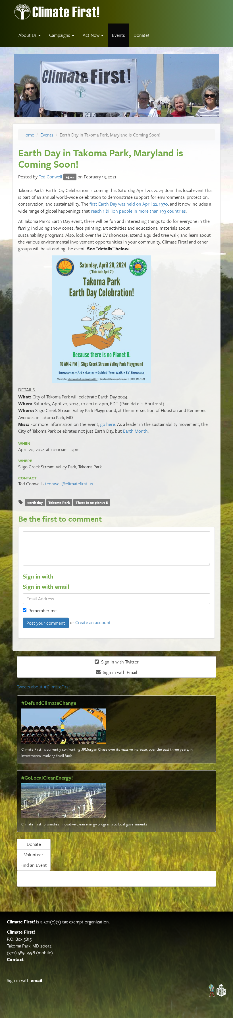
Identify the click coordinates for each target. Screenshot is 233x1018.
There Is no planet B (92, 502)
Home (28, 134)
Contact (15, 959)
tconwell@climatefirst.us (69, 483)
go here (107, 424)
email (36, 980)
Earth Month (135, 431)
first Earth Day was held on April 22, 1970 (129, 203)
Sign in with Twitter (119, 661)
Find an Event (33, 865)
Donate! (141, 35)
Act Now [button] (92, 35)
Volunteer (33, 854)
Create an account (93, 622)
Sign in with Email (119, 672)
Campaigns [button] (60, 35)
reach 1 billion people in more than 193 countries (138, 211)
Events (118, 35)
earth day (35, 502)
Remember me (42, 610)
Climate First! (21, 921)
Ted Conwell (50, 176)
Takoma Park (59, 502)
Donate (34, 844)
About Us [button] (28, 35)
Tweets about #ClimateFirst (43, 686)
